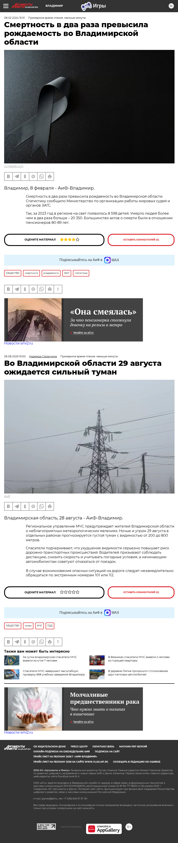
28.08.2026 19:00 (15, 356)
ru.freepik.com (13, 166)
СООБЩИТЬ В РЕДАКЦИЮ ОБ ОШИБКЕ (136, 761)
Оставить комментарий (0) (141, 239)
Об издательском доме (49, 746)
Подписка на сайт (107, 751)
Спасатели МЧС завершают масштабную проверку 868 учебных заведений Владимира (54, 672)
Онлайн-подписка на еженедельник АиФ (61, 751)
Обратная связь (103, 746)
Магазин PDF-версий (133, 746)
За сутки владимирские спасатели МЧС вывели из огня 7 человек (50, 658)
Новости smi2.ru (18, 343)
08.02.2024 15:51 (14, 17)
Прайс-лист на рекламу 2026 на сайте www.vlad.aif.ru (70, 761)
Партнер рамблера (71, 826)
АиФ (7, 496)
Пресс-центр (79, 746)
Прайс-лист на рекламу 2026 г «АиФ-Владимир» (65, 756)
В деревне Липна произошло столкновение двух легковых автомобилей (138, 672)
